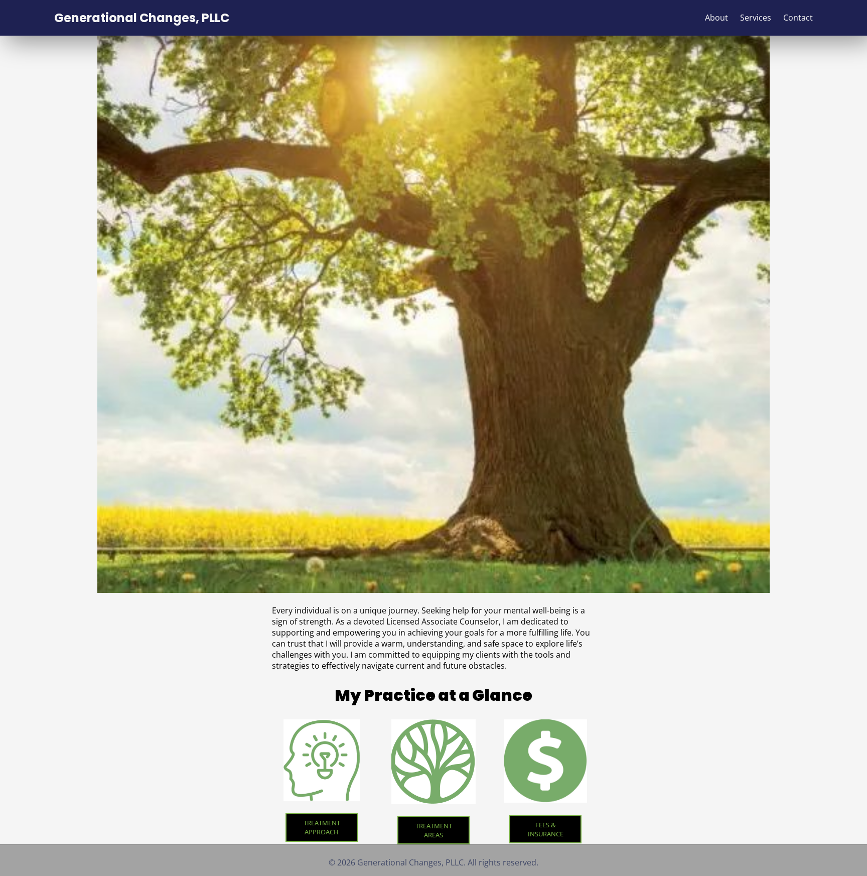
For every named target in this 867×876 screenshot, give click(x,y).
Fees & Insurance (545, 829)
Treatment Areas (433, 830)
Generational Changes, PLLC (141, 18)
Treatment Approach (322, 827)
